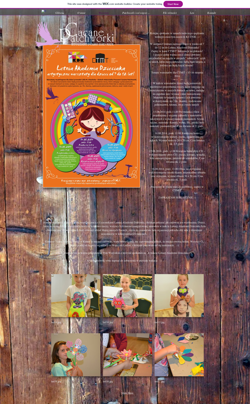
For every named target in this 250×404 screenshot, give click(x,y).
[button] (75, 302)
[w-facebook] (44, 12)
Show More (127, 392)
